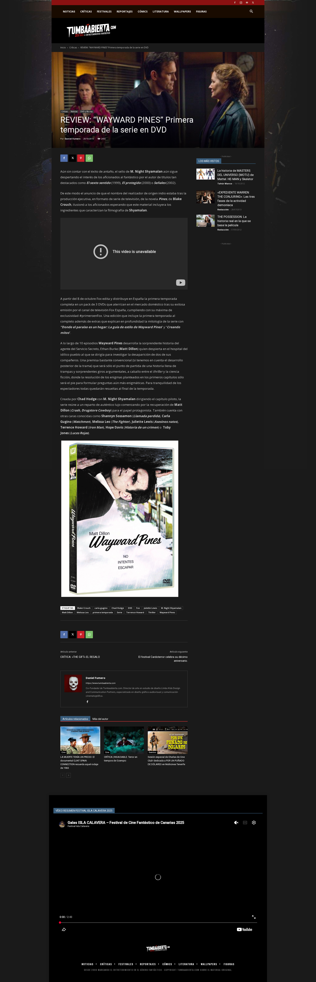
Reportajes (125, 11)
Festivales (104, 11)
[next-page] (68, 775)
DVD (130, 608)
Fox (138, 608)
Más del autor (100, 719)
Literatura (161, 11)
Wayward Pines (167, 612)
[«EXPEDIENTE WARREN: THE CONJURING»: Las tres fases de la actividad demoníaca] (205, 196)
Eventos (152, 752)
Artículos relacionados (75, 719)
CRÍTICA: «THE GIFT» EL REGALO (80, 657)
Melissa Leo (83, 612)
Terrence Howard (135, 612)
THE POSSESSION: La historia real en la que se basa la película (234, 221)
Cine (63, 752)
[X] (253, 2)
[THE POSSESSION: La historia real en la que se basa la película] (205, 221)
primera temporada (103, 612)
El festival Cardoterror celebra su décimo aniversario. (163, 658)
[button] (251, 12)
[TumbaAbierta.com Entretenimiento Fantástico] (158, 949)
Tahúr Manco (224, 183)
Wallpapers (182, 11)
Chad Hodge (118, 608)
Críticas (86, 11)
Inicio (63, 47)
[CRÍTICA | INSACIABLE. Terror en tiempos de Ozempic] (124, 740)
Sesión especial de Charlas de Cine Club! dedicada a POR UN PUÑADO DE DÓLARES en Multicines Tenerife (166, 761)
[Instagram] (241, 2)
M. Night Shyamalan (171, 608)
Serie (119, 612)
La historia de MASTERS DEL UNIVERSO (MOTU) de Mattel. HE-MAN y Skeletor (235, 175)
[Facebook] (235, 2)
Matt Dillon (67, 612)
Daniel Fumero (72, 138)
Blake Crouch (84, 608)
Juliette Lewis (150, 608)
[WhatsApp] (89, 158)
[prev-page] (62, 775)
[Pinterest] (80, 158)
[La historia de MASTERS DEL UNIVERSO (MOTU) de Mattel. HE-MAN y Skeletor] (205, 174)
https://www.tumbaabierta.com (101, 683)
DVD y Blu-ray (86, 111)
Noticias (69, 11)
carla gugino (101, 608)
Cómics (143, 11)
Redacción (223, 209)
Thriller (152, 612)
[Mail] (247, 2)
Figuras (201, 11)
